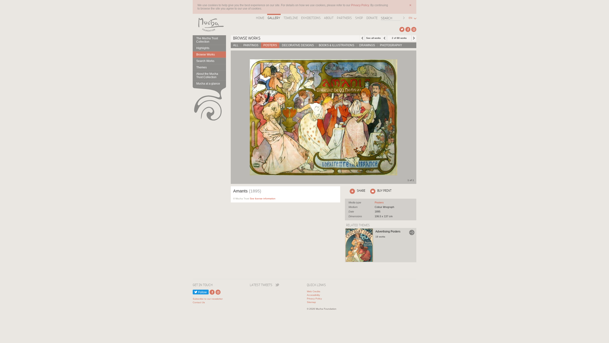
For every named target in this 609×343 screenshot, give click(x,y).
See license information (262, 198)
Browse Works (205, 54)
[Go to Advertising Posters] (359, 245)
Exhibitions (311, 18)
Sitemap (311, 302)
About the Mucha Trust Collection (207, 75)
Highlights (202, 48)
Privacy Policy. (360, 5)
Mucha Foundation (209, 24)
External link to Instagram (413, 29)
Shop (359, 18)
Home (260, 18)
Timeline (291, 18)
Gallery (274, 18)
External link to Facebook (407, 29)
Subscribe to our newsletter (208, 299)
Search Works (205, 61)
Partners (344, 18)
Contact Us (199, 302)
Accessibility (313, 295)
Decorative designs (298, 45)
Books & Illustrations (336, 45)
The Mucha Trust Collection (207, 40)
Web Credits (313, 291)
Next (414, 38)
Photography (391, 45)
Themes (201, 67)
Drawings (367, 45)
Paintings (250, 45)
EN (410, 18)
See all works (373, 38)
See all (379, 202)
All (235, 45)
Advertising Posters (387, 231)
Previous (384, 38)
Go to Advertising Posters (411, 232)
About (329, 18)
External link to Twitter (401, 29)
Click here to (356, 190)
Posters (270, 45)
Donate (372, 18)
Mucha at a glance (208, 83)
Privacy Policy (314, 298)
